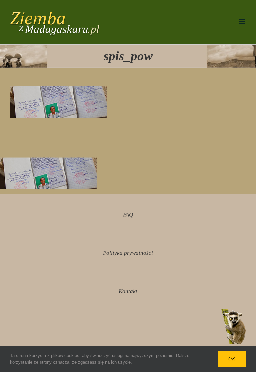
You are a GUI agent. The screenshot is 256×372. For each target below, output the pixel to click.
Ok (231, 358)
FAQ (128, 214)
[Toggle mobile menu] (242, 21)
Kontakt (128, 291)
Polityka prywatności (128, 253)
